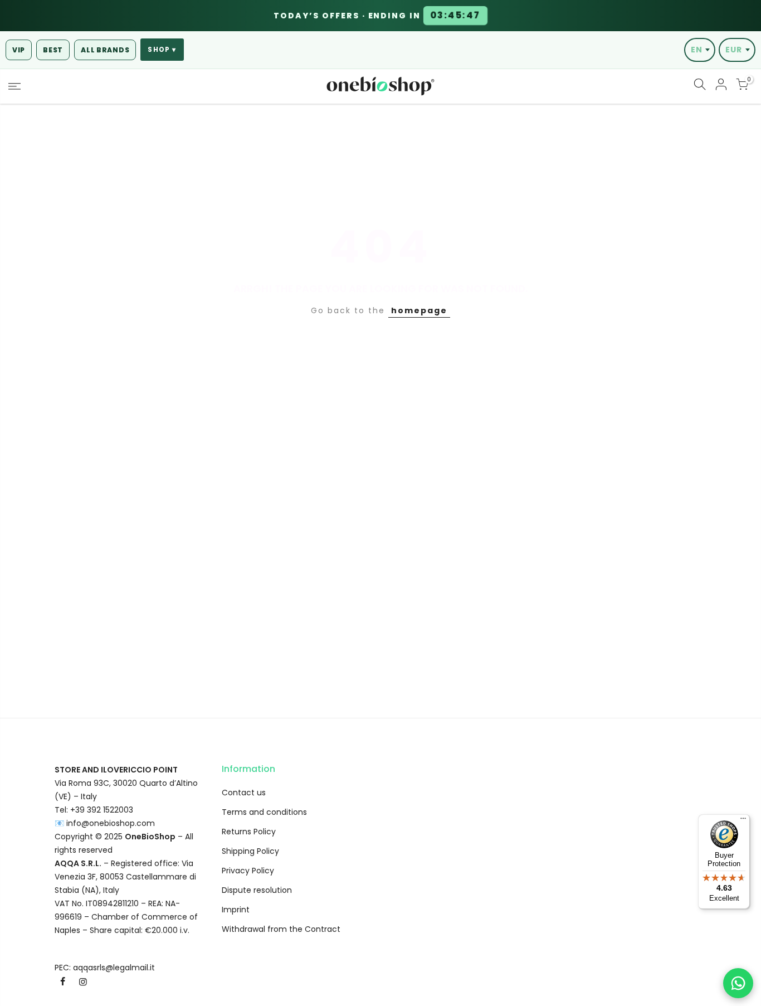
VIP (18, 50)
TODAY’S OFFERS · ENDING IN (377, 15)
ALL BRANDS (105, 50)
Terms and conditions (264, 812)
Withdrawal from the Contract (281, 929)
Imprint (236, 909)
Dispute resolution (257, 890)
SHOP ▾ (162, 49)
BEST (53, 50)
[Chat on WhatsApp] (738, 983)
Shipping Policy (250, 851)
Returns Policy (249, 831)
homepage (419, 310)
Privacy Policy (248, 870)
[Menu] (743, 821)
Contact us (244, 792)
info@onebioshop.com (110, 823)
